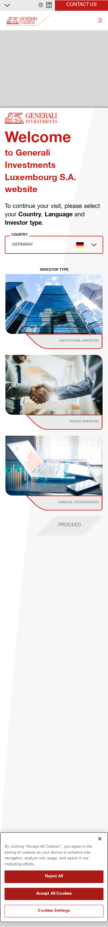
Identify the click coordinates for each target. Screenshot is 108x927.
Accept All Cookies (54, 894)
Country (19, 234)
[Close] (99, 838)
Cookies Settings (54, 911)
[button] (40, 5)
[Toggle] (100, 21)
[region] (54, 877)
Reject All (54, 877)
